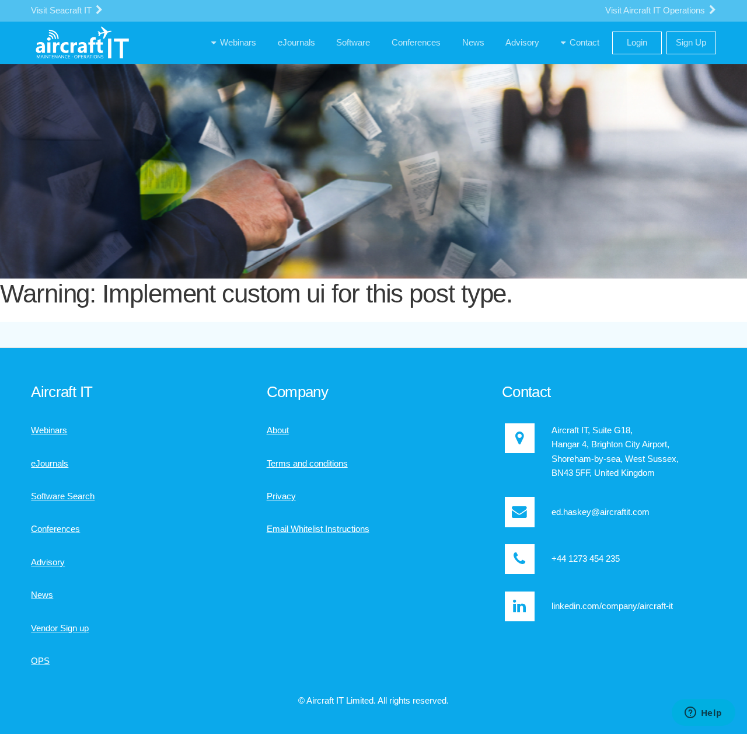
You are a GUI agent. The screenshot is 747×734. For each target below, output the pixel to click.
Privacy (281, 496)
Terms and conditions (307, 463)
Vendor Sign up (60, 628)
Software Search (63, 496)
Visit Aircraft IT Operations (656, 10)
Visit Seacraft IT (62, 10)
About (278, 430)
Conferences (55, 529)
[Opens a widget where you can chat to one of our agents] (703, 713)
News (42, 595)
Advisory (48, 562)
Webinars (49, 430)
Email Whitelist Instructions (318, 529)
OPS (40, 661)
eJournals (49, 463)
